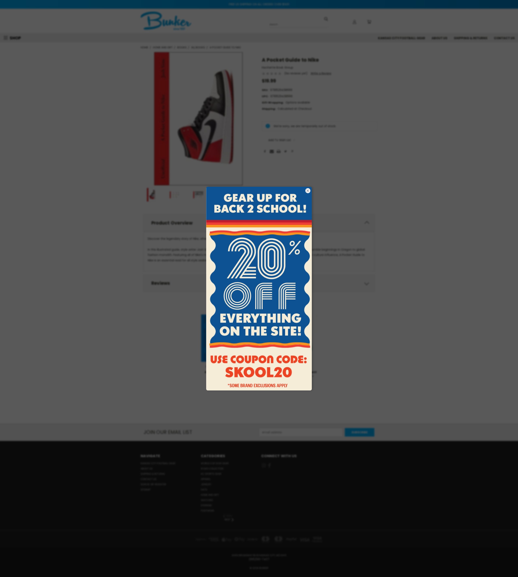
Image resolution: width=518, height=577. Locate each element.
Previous (507, 564)
